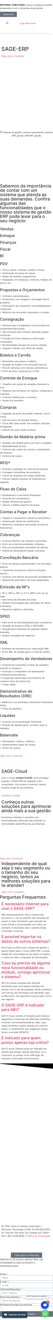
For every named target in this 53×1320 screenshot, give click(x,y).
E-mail (3, 1282)
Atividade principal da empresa (16, 1305)
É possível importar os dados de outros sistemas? (25, 939)
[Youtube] (19, 1243)
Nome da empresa (10, 1297)
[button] (26, 33)
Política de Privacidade (38, 1236)
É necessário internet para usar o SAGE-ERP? (25, 906)
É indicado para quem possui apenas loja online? (25, 1040)
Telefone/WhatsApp (10, 1289)
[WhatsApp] (45, 1313)
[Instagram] (4, 1243)
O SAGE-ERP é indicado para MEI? (22, 1007)
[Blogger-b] (27, 1243)
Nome (3, 1274)
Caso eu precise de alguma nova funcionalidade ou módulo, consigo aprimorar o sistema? (25, 970)
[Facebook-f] (12, 1243)
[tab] (26, 229)
